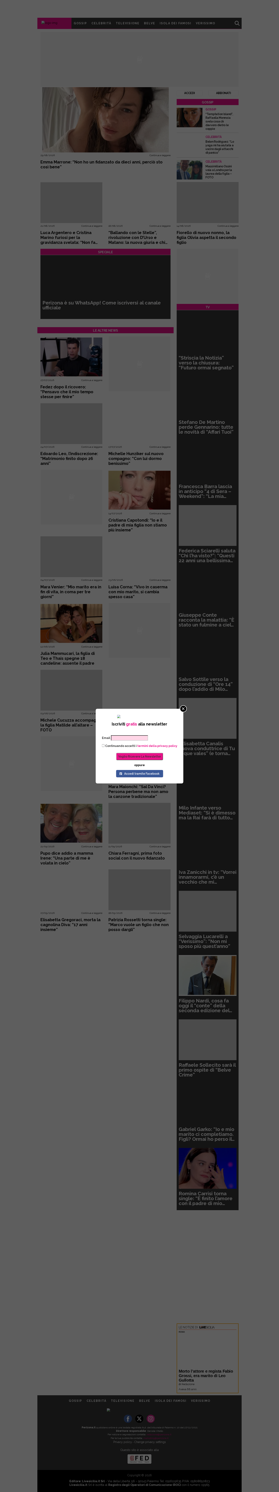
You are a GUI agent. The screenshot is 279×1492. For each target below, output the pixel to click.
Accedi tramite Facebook (142, 773)
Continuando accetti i (141, 746)
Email (106, 738)
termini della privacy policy (157, 746)
